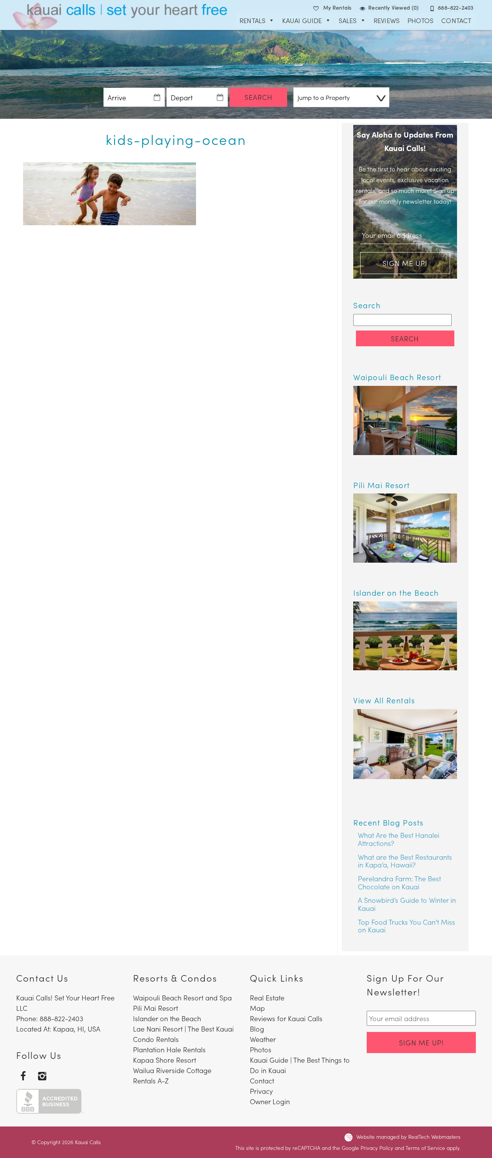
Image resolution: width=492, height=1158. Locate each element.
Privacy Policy (377, 1147)
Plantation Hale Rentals (169, 1049)
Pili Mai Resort (155, 1008)
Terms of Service (425, 1147)
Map (257, 1008)
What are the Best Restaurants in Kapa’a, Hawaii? (405, 861)
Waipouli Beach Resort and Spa (182, 997)
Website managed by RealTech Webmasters (408, 1136)
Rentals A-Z (151, 1080)
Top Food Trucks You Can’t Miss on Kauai (406, 926)
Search (258, 97)
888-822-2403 (455, 7)
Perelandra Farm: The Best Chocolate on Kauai (399, 882)
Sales (348, 20)
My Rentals (337, 7)
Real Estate (267, 997)
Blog (257, 1028)
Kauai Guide (302, 20)
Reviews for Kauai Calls (286, 1018)
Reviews (387, 20)
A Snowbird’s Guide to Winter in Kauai (407, 904)
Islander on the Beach (167, 1018)
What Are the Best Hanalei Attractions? (398, 839)
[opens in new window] (23, 1075)
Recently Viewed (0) (393, 7)
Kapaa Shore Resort (164, 1060)
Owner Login (270, 1101)
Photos (420, 20)
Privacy (261, 1091)
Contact (456, 20)
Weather (263, 1039)
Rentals (252, 20)
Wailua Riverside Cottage (172, 1070)
